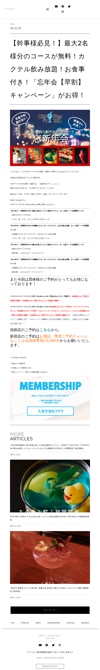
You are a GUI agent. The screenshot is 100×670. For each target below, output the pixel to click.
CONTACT (71, 623)
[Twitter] (69, 6)
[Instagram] (62, 11)
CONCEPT (25, 623)
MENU (38, 623)
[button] (47, 9)
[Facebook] (62, 6)
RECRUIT (85, 623)
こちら (45, 330)
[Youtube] (56, 6)
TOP (12, 623)
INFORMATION (54, 623)
